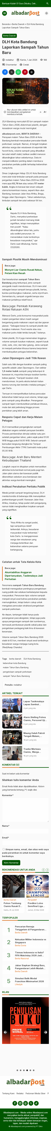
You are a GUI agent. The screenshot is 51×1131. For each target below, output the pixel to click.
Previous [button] (5, 1032)
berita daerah (15, 659)
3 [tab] (24, 1070)
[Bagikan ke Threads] (31, 72)
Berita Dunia (20, 946)
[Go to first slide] (47, 869)
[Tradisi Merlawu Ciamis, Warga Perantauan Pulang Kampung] (12, 753)
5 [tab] (30, 1070)
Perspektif (32, 900)
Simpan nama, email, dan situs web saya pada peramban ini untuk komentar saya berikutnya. (25, 853)
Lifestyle (19, 985)
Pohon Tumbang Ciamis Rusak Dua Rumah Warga (13, 906)
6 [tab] (33, 1070)
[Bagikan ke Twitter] (11, 72)
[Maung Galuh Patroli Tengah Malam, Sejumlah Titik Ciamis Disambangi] (12, 737)
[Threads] (25, 1103)
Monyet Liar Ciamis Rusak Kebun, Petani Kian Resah (23, 271)
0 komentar (11, 64)
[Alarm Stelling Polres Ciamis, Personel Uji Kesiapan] (12, 721)
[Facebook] (14, 1103)
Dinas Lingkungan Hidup (13, 173)
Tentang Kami (8, 1093)
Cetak (26, 64)
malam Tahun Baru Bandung (15, 667)
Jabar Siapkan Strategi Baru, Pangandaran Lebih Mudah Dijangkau (30, 968)
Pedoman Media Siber (35, 1093)
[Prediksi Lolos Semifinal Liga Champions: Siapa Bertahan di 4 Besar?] (37, 886)
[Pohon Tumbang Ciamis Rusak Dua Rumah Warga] (13, 886)
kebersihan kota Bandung (14, 663)
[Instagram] (20, 1103)
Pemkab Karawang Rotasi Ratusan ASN (22, 307)
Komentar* (7, 795)
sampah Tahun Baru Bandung (16, 676)
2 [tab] (20, 1070)
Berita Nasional (22, 959)
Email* (5, 837)
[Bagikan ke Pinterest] (25, 72)
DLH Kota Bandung (32, 659)
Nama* (5, 826)
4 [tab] (27, 1070)
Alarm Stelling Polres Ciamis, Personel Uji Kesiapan (35, 720)
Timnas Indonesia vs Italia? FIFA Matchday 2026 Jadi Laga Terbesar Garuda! (29, 955)
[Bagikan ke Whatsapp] (18, 72)
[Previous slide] (43, 869)
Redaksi (20, 1093)
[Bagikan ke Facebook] (5, 72)
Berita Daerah (9, 36)
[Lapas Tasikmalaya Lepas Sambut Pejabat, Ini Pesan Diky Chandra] (12, 705)
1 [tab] (17, 1070)
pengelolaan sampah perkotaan (17, 672)
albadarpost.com (11, 133)
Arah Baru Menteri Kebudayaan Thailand (21, 458)
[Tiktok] (36, 1103)
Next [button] (45, 1032)
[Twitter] (31, 1103)
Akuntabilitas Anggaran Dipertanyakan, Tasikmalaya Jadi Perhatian (24, 576)
